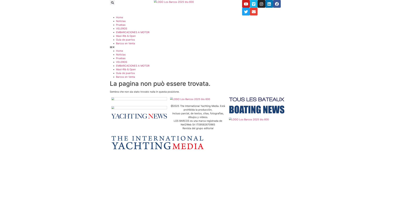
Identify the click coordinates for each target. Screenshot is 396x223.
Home (119, 17)
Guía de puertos (125, 39)
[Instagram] (261, 4)
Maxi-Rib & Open (126, 35)
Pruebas (120, 24)
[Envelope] (254, 11)
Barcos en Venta (125, 43)
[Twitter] (246, 11)
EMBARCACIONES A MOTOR (132, 32)
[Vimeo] (254, 4)
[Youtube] (246, 4)
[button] (112, 2)
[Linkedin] (269, 4)
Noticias (121, 21)
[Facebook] (277, 4)
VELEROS (121, 28)
